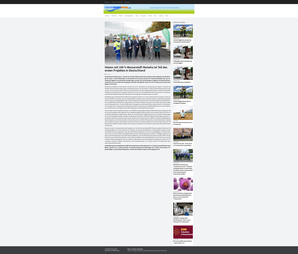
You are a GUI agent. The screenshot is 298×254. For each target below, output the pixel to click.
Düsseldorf (143, 15)
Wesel (166, 15)
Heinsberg (114, 15)
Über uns (107, 2)
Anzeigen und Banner (117, 2)
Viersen (150, 15)
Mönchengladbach (129, 15)
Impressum (127, 2)
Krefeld (120, 15)
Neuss (137, 15)
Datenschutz (164, 250)
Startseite (107, 15)
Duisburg (161, 15)
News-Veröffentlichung (148, 250)
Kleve (155, 15)
